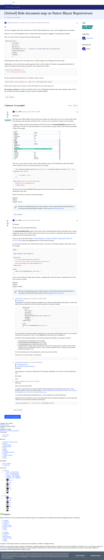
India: (12, 475)
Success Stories (7, 463)
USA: (12, 472)
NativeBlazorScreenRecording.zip (26, 366)
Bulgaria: (13, 476)
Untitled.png (20, 300)
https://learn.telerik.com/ (58, 208)
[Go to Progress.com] (5, 515)
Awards (5, 523)
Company (5, 520)
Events (5, 456)
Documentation (7, 445)
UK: (12, 473)
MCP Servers (3, 430)
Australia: (13, 478)
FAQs (4, 458)
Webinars (5, 450)
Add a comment (10, 97)
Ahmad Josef (10, 22)
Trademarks (3, 548)
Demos (5, 443)
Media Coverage (7, 526)
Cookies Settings (95, 555)
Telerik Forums (10, 7)
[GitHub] (7, 491)
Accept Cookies (80, 555)
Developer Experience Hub (10, 442)
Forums (5, 448)
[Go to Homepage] (13, 4)
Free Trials (6, 435)
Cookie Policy (23, 556)
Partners (5, 453)
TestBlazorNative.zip (22, 364)
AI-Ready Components (13, 430)
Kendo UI (2, 427)
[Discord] (7, 493)
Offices (5, 529)
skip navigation (8, 4)
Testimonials (6, 465)
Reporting (17, 7)
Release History (7, 446)
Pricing (5, 436)
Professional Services (8, 452)
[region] (52, 556)
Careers (5, 528)
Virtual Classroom (8, 455)
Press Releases (7, 525)
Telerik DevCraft (4, 425)
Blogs (4, 449)
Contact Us (6, 470)
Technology (6, 522)
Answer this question (12, 417)
